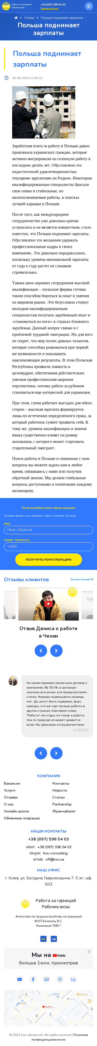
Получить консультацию (49, 560)
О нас (9, 804)
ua (54, 939)
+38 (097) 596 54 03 (52, 4)
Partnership (62, 804)
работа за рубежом (67, 385)
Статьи (59, 797)
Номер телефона (17, 540)
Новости (60, 790)
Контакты (61, 783)
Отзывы (11, 797)
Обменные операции (22, 818)
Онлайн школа (16, 811)
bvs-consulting (55, 853)
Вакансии (12, 783)
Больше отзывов (80, 579)
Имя (7, 524)
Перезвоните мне (49, 8)
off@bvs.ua (55, 859)
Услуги (9, 790)
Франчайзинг (64, 811)
